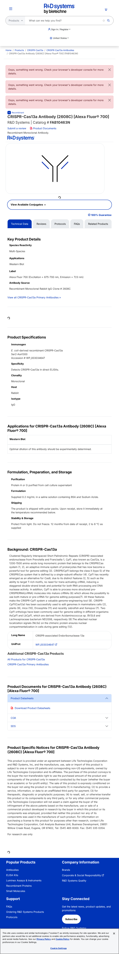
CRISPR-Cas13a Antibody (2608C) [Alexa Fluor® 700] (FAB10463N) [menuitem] (43, 53)
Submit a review (16, 128)
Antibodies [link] (12, 869)
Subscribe (71, 919)
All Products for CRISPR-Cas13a (26, 659)
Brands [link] (66, 869)
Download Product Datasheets (32, 708)
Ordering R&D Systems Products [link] (25, 911)
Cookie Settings (58, 948)
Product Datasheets (22, 698)
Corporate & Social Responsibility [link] (81, 875)
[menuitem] (8, 50)
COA (13, 717)
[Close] (109, 69)
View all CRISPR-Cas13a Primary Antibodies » (34, 297)
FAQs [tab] (77, 223)
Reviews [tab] (41, 223)
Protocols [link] (11, 917)
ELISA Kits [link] (12, 875)
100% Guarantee (101, 215)
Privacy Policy (44, 939)
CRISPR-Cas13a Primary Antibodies (28, 664)
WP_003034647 (44, 644)
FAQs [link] (9, 906)
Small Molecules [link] (15, 891)
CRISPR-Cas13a (35, 50)
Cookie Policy (62, 939)
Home (8, 50)
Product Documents (44, 128)
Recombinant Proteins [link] (19, 885)
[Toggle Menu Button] (10, 8)
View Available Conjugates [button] (27, 204)
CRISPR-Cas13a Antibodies (60, 50)
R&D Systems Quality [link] (74, 880)
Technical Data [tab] (19, 223)
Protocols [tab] (60, 223)
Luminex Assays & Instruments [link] (23, 880)
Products (19, 50)
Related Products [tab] (98, 223)
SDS (13, 726)
